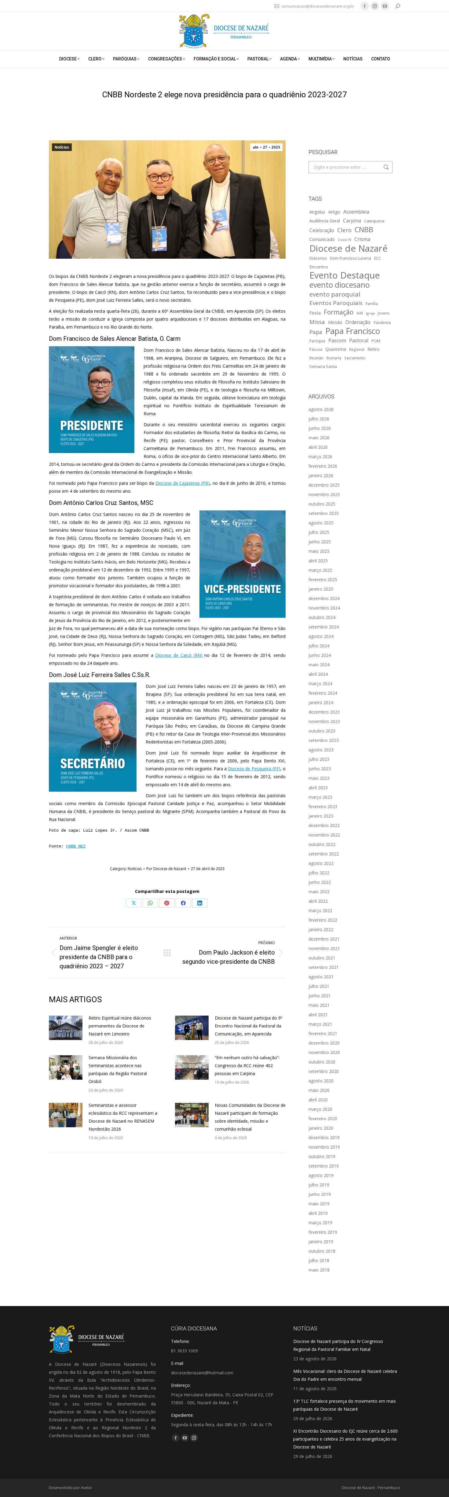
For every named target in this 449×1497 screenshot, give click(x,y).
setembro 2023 (323, 740)
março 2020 (320, 1109)
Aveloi (86, 1487)
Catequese (374, 221)
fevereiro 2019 (322, 1232)
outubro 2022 (321, 844)
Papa (315, 332)
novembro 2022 (324, 835)
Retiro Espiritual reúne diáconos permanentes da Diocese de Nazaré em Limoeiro (120, 1026)
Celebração (321, 230)
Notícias (62, 147)
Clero (344, 230)
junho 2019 (319, 1194)
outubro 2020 (321, 1062)
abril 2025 (318, 560)
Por (166, 868)
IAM (359, 313)
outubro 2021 (321, 958)
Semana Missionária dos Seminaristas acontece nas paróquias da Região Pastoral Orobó (118, 1069)
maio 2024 (319, 665)
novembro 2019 (324, 1147)
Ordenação (358, 322)
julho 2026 (318, 419)
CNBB (364, 229)
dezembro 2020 (324, 1043)
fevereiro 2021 (322, 1033)
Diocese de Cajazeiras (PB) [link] (182, 483)
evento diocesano (339, 285)
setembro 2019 (323, 1166)
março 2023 (320, 797)
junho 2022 (319, 882)
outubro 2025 (321, 504)
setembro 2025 (323, 513)
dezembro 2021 (324, 939)
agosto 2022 (321, 863)
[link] (91, 399)
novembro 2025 (324, 494)
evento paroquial (334, 294)
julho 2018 (318, 1260)
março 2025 (320, 570)
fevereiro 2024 (322, 693)
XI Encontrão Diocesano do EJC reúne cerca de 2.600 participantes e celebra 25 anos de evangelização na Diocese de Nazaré (345, 1439)
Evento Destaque (344, 275)
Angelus (317, 212)
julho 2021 (318, 986)
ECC (377, 258)
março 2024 (320, 683)
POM (375, 341)
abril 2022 (318, 901)
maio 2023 (319, 778)
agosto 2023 (321, 750)
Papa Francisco (352, 331)
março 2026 (320, 456)
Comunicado (322, 239)
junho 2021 (319, 996)
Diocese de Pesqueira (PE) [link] (254, 769)
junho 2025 (319, 542)
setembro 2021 (323, 967)
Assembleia (356, 211)
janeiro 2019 (320, 1241)
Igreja (370, 313)
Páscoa (315, 349)
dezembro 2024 (324, 598)
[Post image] (65, 1028)
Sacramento (354, 357)
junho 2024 (319, 655)
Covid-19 (344, 240)
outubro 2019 (321, 1156)
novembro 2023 (324, 721)
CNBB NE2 (76, 846)
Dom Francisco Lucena (350, 258)
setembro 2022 (323, 854)
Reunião (316, 357)
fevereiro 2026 (322, 466)
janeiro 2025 (320, 589)
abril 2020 (318, 1100)
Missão (335, 322)
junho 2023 (319, 769)
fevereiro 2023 (322, 806)
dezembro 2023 (324, 712)
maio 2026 (319, 438)
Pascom (337, 340)
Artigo (334, 212)
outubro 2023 (321, 731)
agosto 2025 (321, 523)
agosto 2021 (321, 977)
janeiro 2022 (320, 929)
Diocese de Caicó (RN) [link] (178, 655)
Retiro (373, 349)
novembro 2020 (324, 1052)
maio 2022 (319, 891)
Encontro (318, 267)
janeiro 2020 (320, 1128)
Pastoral (358, 340)
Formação (338, 312)
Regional (356, 349)
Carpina (352, 220)
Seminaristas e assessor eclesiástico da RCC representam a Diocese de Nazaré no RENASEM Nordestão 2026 (123, 1117)
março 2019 (320, 1222)
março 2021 (320, 1024)
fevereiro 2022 (322, 920)
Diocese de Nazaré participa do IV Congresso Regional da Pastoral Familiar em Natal (338, 1345)
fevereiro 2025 (322, 579)
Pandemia (382, 322)
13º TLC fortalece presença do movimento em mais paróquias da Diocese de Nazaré (344, 1405)
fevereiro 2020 (322, 1118)
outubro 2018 (321, 1251)
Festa (315, 313)
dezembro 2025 (324, 485)
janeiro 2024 (320, 702)
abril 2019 (318, 1213)
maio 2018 (319, 1270)
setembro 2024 (323, 627)
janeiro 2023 (320, 816)
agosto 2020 (321, 1081)
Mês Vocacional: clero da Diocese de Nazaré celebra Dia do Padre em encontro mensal (345, 1375)
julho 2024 (318, 646)
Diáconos (318, 258)
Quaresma (335, 349)
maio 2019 (319, 1204)
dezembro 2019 (324, 1137)
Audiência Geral (324, 221)
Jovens (383, 313)
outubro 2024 (321, 617)
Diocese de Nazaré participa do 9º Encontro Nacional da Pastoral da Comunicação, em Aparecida (248, 1026)
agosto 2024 (321, 636)
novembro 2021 (324, 948)
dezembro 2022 (324, 825)
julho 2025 (318, 532)
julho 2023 (318, 759)
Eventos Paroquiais (336, 303)
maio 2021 (319, 1005)
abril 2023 (318, 787)
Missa (317, 322)
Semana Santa (323, 366)
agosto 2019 (321, 1175)
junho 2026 (319, 428)
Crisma (362, 239)
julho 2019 (318, 1185)
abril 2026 (318, 447)
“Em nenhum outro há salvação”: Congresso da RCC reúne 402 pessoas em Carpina (247, 1065)
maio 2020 (319, 1090)
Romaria (334, 357)
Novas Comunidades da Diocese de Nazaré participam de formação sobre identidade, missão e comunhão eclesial (250, 1117)
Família (372, 303)
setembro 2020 (323, 1071)
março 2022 (320, 910)
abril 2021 (318, 1014)
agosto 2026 (321, 409)
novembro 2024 (324, 608)
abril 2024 (318, 674)
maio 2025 (319, 551)
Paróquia (317, 340)
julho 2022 (318, 873)
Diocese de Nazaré (348, 248)
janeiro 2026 (320, 475)
